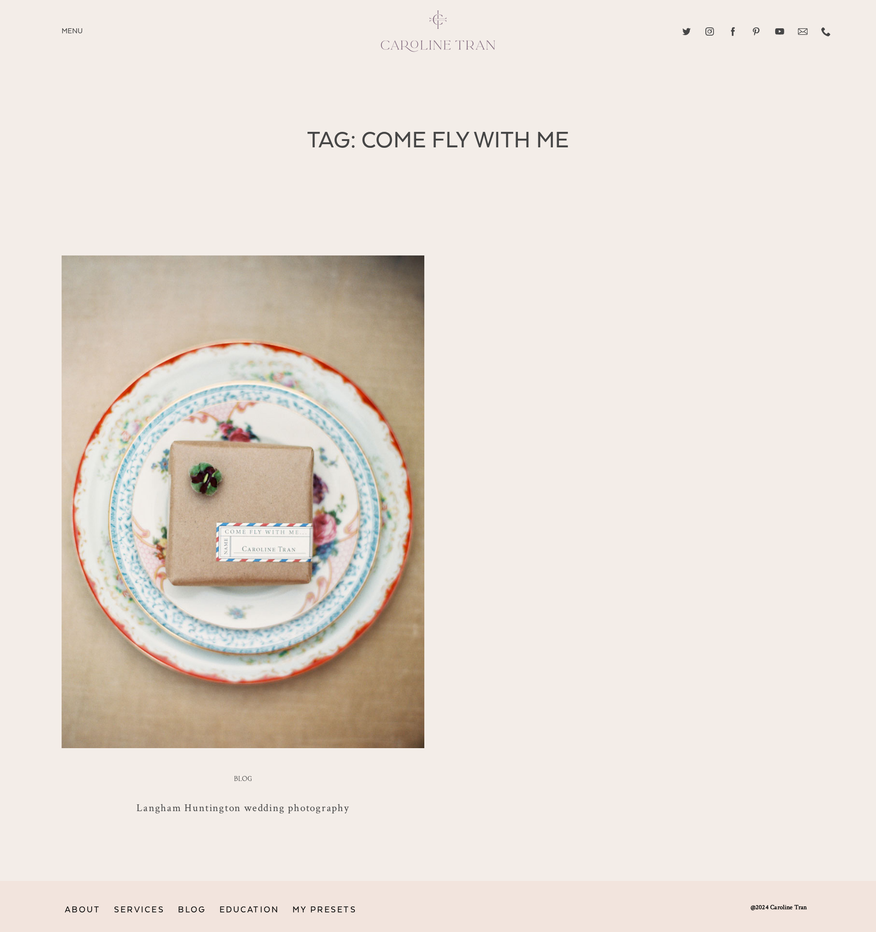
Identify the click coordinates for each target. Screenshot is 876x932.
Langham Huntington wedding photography (242, 807)
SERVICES (139, 910)
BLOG (192, 910)
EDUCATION (249, 910)
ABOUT (83, 910)
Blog (243, 779)
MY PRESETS (324, 910)
